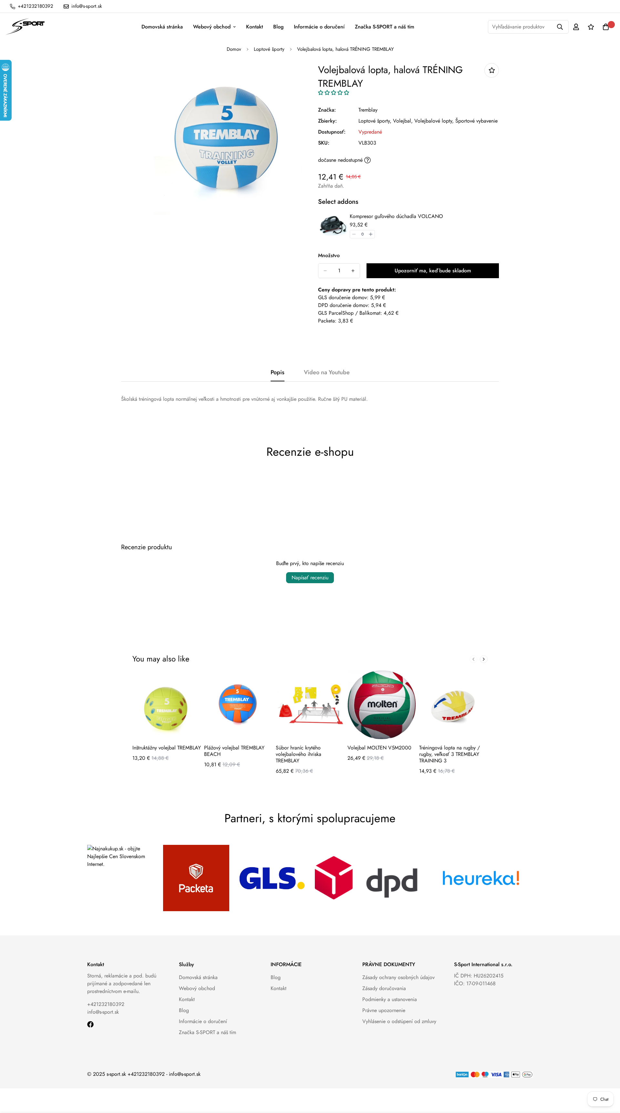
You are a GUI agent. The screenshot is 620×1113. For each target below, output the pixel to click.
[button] (333, 92)
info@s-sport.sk (103, 1012)
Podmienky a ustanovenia (389, 999)
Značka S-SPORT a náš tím (384, 26)
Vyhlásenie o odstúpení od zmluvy (399, 1021)
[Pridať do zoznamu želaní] (491, 70)
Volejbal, (403, 121)
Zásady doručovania (384, 988)
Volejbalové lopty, (434, 121)
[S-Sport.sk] (25, 27)
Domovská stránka (162, 26)
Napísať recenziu (310, 577)
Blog (278, 26)
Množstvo (329, 255)
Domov (234, 49)
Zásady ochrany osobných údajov (398, 977)
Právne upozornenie (383, 1010)
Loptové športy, (374, 121)
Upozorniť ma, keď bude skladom (433, 270)
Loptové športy (269, 49)
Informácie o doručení (319, 26)
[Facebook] (90, 1024)
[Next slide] (484, 659)
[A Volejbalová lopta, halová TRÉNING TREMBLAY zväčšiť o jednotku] (353, 271)
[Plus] (371, 234)
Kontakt (254, 26)
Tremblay (367, 110)
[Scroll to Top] (607, 1077)
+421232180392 (105, 1004)
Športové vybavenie (476, 121)
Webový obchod (212, 26)
